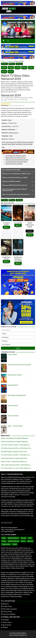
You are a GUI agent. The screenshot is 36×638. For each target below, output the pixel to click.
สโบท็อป (5, 627)
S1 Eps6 (4, 71)
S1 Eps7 (11, 71)
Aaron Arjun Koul (11, 142)
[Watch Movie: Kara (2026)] (18, 212)
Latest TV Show (23, 97)
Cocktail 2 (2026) (6, 224)
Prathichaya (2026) (6, 258)
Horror (23, 541)
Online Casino (6, 622)
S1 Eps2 (11, 67)
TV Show (30, 97)
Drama (12, 97)
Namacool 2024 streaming (14, 163)
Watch (6, 227)
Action (4, 538)
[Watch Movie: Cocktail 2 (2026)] (6, 212)
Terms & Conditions (9, 614)
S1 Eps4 (24, 67)
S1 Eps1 (4, 67)
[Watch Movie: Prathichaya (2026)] (6, 247)
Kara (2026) (18, 223)
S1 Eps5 (31, 67)
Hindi (11, 136)
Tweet (12, 63)
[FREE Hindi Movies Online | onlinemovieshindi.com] (9, 10)
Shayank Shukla (27, 144)
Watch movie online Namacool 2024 (17, 159)
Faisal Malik (11, 144)
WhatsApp (19, 63)
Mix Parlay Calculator (10, 609)
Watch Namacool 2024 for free (15, 157)
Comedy (7, 97)
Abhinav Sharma (22, 142)
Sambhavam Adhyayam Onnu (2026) (18, 259)
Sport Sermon (6, 625)
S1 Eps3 (17, 67)
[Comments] (8, 41)
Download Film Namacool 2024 (16, 155)
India (9, 120)
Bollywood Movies (13, 538)
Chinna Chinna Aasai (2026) (29, 225)
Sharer (5, 63)
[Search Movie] (29, 10)
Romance (30, 541)
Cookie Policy (7, 606)
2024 (5, 99)
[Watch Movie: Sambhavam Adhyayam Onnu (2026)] (18, 247)
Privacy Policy (7, 611)
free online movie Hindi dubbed (17, 513)
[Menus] (33, 10)
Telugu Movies (6, 544)
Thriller (15, 544)
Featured (16, 97)
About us (6, 604)
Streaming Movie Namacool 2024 (16, 161)
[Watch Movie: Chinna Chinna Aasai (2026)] (29, 212)
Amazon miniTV (13, 132)
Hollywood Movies (13, 541)
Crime (30, 538)
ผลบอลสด (5, 620)
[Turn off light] (3, 41)
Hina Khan (19, 144)
